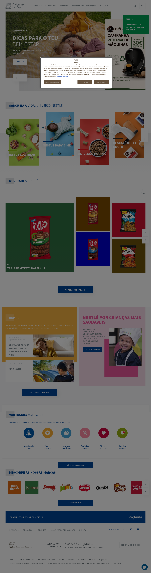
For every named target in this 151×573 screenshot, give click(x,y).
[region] (76, 72)
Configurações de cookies (52, 82)
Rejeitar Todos (85, 82)
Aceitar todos (101, 82)
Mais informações (62, 76)
